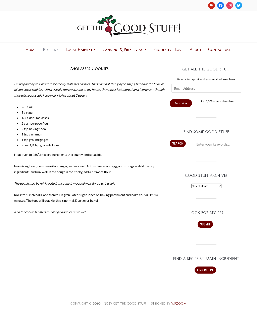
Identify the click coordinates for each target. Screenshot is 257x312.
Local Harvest (79, 49)
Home (30, 49)
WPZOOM (179, 303)
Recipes (49, 49)
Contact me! (220, 49)
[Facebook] (220, 5)
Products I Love (168, 49)
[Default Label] (229, 5)
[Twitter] (238, 5)
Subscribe (181, 103)
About (195, 49)
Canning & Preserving (123, 49)
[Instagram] (211, 5)
